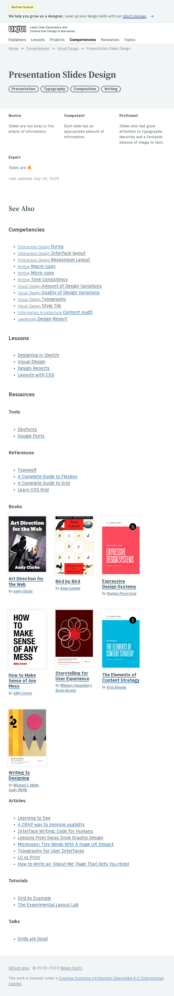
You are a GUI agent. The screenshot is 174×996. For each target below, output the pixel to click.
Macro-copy (37, 266)
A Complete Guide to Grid (44, 483)
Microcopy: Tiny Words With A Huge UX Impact (66, 844)
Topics (129, 40)
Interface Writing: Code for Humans (55, 831)
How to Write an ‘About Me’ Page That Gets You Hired (73, 864)
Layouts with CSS (36, 375)
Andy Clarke (23, 591)
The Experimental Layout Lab (48, 905)
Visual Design (68, 49)
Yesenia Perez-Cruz (121, 593)
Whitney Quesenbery (75, 685)
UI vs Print (29, 858)
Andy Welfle (18, 789)
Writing (111, 89)
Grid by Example (34, 898)
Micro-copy (36, 273)
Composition (85, 89)
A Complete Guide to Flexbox (47, 477)
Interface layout (52, 253)
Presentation (23, 89)
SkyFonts (27, 430)
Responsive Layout (54, 260)
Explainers (17, 40)
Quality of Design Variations (59, 293)
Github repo (19, 968)
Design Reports (34, 368)
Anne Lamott (70, 588)
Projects (57, 40)
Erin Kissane (116, 687)
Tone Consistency (43, 280)
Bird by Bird (68, 582)
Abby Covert (22, 693)
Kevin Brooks (66, 690)
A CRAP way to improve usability (51, 825)
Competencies (83, 40)
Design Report (42, 319)
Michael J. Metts (25, 785)
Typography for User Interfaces (51, 851)
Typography (54, 89)
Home (13, 49)
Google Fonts (31, 436)
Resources (110, 40)
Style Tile (39, 306)
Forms (41, 247)
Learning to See (34, 818)
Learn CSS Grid (33, 490)
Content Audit (55, 312)
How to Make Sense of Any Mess (22, 681)
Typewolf (27, 470)
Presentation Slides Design (108, 49)
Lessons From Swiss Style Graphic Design (60, 838)
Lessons (38, 40)
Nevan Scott (71, 968)
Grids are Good (33, 939)
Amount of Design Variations (60, 286)
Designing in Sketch (38, 355)
